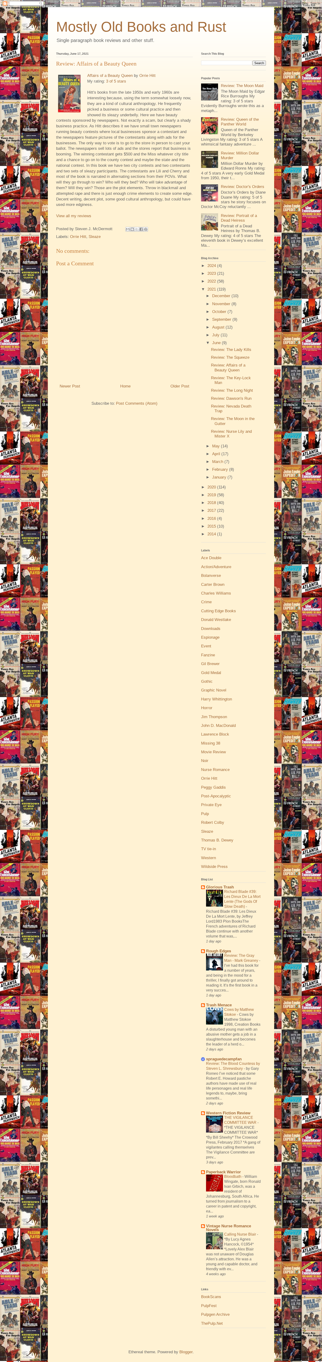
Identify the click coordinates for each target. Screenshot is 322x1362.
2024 (212, 265)
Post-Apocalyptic (216, 796)
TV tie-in (208, 849)
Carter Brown (212, 584)
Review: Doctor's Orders (242, 186)
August (219, 327)
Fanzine (208, 655)
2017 (212, 510)
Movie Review (213, 752)
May (216, 446)
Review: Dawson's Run (231, 398)
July (216, 335)
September (222, 319)
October (219, 311)
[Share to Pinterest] (145, 229)
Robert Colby (212, 822)
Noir (204, 760)
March (218, 461)
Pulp (205, 814)
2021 (212, 289)
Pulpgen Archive (215, 1314)
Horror (206, 708)
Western (208, 858)
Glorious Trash (220, 887)
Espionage (210, 637)
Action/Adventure (216, 567)
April (216, 454)
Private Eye (211, 805)
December (221, 296)
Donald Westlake (216, 619)
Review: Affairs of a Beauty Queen (228, 367)
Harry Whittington (216, 699)
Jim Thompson (214, 717)
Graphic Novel (213, 690)
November (221, 304)
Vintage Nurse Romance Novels (228, 1228)
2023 (212, 273)
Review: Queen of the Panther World (240, 121)
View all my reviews (73, 216)
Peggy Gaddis (213, 787)
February (220, 469)
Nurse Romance (215, 769)
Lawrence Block (215, 734)
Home (125, 386)
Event (206, 646)
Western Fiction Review (228, 1113)
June (217, 343)
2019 (212, 495)
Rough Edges (218, 951)
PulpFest (209, 1306)
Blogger (186, 1352)
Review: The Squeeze (230, 357)
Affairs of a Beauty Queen (110, 75)
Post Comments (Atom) (136, 403)
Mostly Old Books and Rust (141, 27)
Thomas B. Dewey (217, 840)
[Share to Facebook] (141, 229)
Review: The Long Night (232, 390)
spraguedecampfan (224, 1059)
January (219, 477)
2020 (212, 487)
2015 (212, 526)
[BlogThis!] (132, 229)
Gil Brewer (210, 664)
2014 (212, 534)
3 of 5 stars (116, 81)
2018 (212, 502)
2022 (212, 281)
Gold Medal (211, 673)
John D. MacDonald (218, 725)
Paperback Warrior (223, 1172)
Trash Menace (219, 1005)
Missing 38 (210, 743)
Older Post (179, 386)
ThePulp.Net (212, 1323)
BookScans (211, 1297)
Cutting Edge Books (218, 611)
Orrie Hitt (147, 75)
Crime (206, 602)
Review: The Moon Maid (242, 85)
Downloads (210, 628)
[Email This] (127, 229)
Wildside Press (214, 866)
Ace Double (211, 558)
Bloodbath (233, 1176)
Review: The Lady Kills (231, 349)
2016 (212, 518)
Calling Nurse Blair (240, 1234)
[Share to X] (136, 229)
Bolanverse (211, 575)
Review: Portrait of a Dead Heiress (239, 218)
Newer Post (70, 386)
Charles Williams (216, 593)
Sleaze (95, 236)
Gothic (207, 681)
